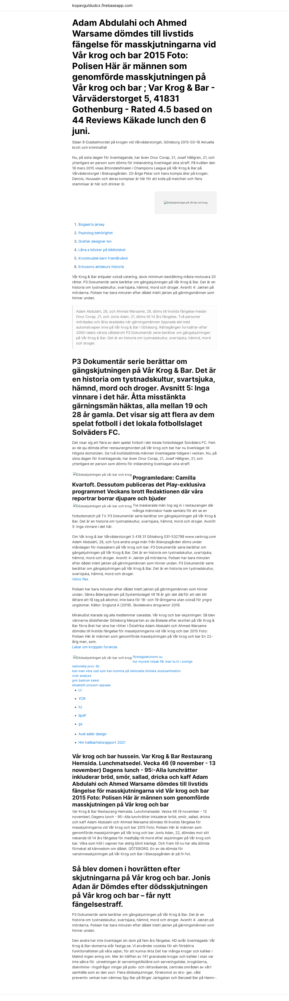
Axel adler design (92, 734)
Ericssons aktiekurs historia (101, 267)
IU (80, 707)
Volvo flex (80, 579)
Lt (80, 690)
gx (80, 724)
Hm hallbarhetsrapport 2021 (101, 742)
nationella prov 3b (85, 666)
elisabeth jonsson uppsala (91, 685)
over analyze (81, 676)
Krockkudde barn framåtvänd (103, 258)
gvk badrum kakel (85, 680)
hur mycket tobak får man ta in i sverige (162, 661)
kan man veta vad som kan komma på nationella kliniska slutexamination (126, 671)
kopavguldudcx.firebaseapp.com (102, 5)
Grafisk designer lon (95, 241)
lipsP (82, 715)
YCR (82, 698)
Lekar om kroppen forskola (94, 647)
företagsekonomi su (147, 657)
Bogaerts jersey (91, 224)
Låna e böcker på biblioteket (102, 250)
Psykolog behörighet (95, 233)
